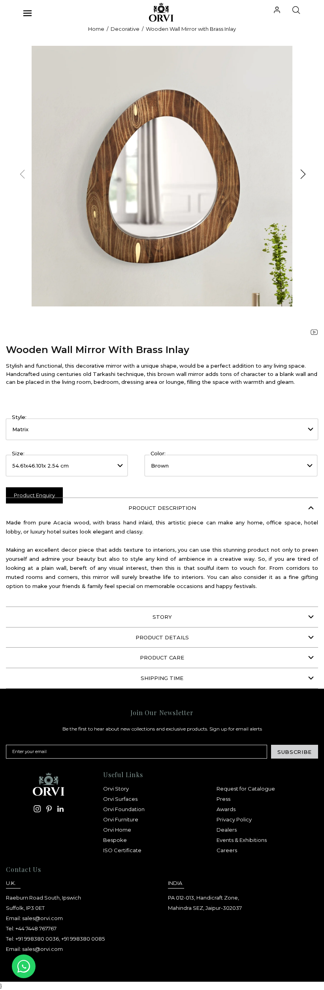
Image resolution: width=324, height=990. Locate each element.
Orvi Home (117, 830)
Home (96, 29)
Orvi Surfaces (120, 799)
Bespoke (115, 840)
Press (223, 799)
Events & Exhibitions (242, 840)
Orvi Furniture (120, 819)
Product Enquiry (34, 495)
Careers (227, 850)
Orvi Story (116, 788)
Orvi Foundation (124, 809)
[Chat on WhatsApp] (24, 966)
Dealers (227, 830)
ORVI (155, 12)
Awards (226, 809)
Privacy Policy (234, 819)
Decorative (125, 29)
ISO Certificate (122, 850)
